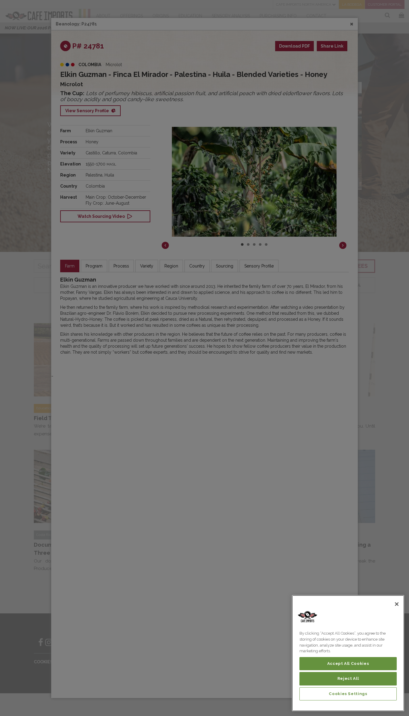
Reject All (348, 678)
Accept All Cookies (348, 663)
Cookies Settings (348, 693)
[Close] (396, 604)
